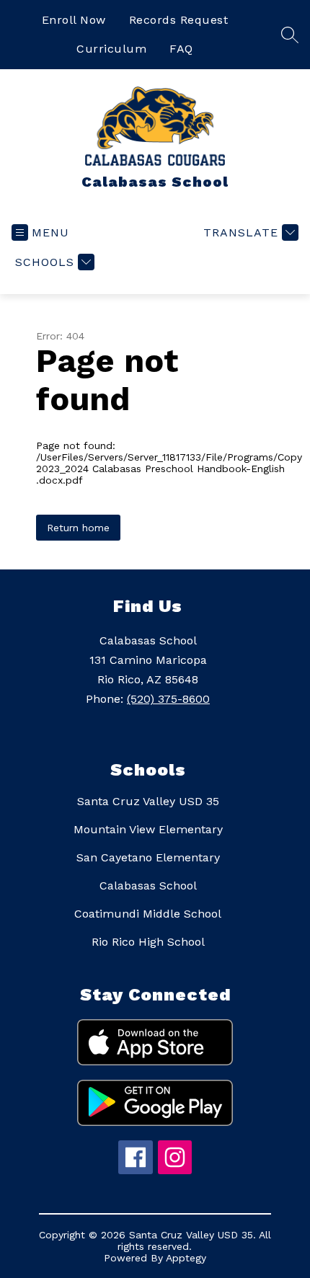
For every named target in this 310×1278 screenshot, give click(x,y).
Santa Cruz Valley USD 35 (148, 801)
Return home (78, 527)
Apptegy (186, 1258)
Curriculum (111, 49)
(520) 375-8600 (168, 699)
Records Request (179, 20)
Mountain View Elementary (148, 829)
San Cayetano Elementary (148, 857)
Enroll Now (74, 20)
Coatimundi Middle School (147, 913)
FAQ (181, 49)
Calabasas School (148, 885)
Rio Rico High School (148, 942)
